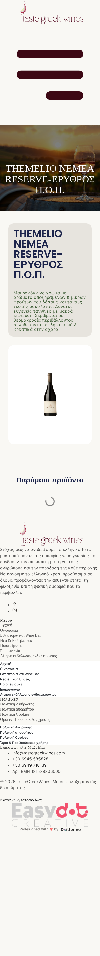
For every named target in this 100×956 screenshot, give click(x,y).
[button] (50, 520)
